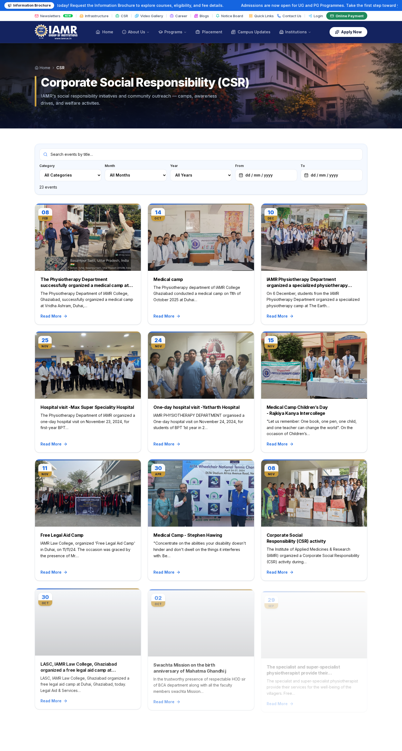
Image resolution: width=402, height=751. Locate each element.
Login (318, 16)
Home (107, 32)
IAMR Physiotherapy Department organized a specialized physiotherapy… (309, 282)
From (254, 170)
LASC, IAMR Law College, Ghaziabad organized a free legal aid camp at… (78, 666)
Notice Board (232, 16)
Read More (51, 316)
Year (174, 166)
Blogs (204, 16)
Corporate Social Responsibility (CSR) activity (296, 538)
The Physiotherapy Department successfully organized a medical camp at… (86, 282)
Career (181, 16)
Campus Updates (254, 32)
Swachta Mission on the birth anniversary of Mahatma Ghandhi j (189, 666)
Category (47, 166)
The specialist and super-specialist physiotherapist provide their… (303, 666)
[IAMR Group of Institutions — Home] (56, 32)
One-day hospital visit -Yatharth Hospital (196, 407)
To (319, 170)
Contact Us (291, 16)
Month (110, 166)
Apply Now (351, 32)
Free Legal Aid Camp (61, 535)
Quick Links (264, 16)
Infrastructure (97, 16)
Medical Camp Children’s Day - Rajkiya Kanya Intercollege (297, 410)
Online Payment (349, 16)
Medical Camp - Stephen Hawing (187, 535)
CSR (124, 16)
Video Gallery (151, 16)
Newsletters (55, 16)
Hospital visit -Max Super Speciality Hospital (87, 407)
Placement (212, 32)
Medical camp (168, 279)
